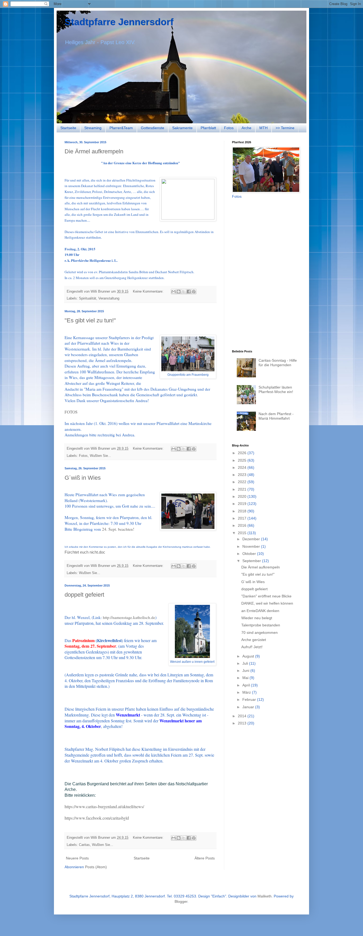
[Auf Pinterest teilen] (193, 291)
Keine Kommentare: (148, 291)
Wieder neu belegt (256, 618)
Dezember (251, 539)
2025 (242, 460)
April (246, 685)
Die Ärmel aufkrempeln (94, 151)
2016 (242, 525)
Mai (246, 678)
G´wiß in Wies (83, 477)
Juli (245, 663)
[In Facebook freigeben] (188, 291)
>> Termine (285, 128)
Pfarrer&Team (121, 128)
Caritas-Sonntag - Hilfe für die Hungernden (278, 362)
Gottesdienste (152, 128)
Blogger (181, 901)
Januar (248, 707)
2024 (242, 467)
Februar (249, 699)
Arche (246, 128)
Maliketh (265, 896)
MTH (263, 128)
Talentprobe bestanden (260, 625)
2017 (242, 518)
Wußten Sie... (100, 456)
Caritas (84, 845)
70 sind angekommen (259, 632)
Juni (246, 670)
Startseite (68, 128)
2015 (242, 533)
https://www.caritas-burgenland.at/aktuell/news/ (104, 806)
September (252, 561)
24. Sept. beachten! (118, 529)
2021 (242, 489)
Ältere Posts (205, 858)
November (251, 546)
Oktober (249, 553)
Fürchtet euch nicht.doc (85, 552)
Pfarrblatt (208, 128)
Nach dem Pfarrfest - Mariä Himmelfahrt (276, 416)
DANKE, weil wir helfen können (267, 603)
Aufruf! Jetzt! (252, 647)
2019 (242, 503)
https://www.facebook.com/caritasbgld (97, 818)
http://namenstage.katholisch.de (129, 617)
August (248, 656)
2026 (242, 453)
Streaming (93, 128)
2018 (242, 511)
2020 (242, 496)
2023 (242, 475)
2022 (242, 482)
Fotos (229, 128)
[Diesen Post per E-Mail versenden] (173, 291)
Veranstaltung (108, 298)
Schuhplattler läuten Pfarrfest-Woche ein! (276, 389)
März (247, 692)
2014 (242, 716)
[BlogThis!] (178, 291)
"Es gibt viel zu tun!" (90, 320)
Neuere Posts (77, 858)
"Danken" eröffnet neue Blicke (266, 596)
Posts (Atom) (96, 867)
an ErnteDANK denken (260, 611)
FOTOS (71, 412)
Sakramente (182, 128)
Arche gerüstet (253, 640)
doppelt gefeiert (84, 594)
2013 (242, 723)
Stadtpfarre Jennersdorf (119, 21)
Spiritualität (87, 298)
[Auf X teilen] (183, 291)
